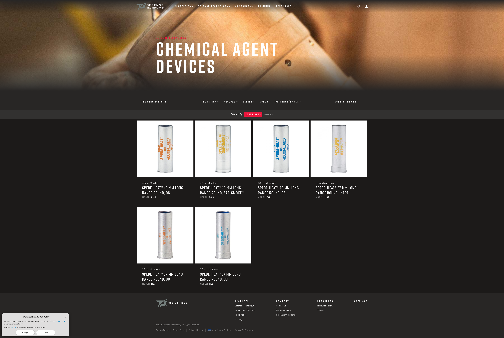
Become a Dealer (283, 310)
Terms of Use (179, 330)
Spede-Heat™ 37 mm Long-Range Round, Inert (339, 164)
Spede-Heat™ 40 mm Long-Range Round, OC (165, 164)
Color (264, 101)
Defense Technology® (172, 38)
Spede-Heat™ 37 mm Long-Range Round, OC (165, 250)
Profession (183, 6)
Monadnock (243, 6)
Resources (284, 6)
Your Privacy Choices (221, 330)
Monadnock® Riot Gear (245, 310)
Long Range (254, 114)
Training (264, 6)
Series (248, 101)
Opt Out (13, 327)
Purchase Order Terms (286, 315)
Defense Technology (213, 6)
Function (210, 101)
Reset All (268, 114)
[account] (366, 6)
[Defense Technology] (150, 6)
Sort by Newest (346, 101)
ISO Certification (196, 330)
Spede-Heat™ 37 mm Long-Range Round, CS (223, 250)
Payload (230, 101)
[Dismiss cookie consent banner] (65, 317)
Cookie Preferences (244, 330)
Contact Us (281, 305)
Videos (320, 310)
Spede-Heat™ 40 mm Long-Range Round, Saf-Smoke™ (223, 164)
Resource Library (325, 305)
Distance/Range (287, 101)
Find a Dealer (240, 315)
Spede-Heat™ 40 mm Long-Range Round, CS (281, 164)
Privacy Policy (61, 321)
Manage (25, 333)
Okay (46, 333)
